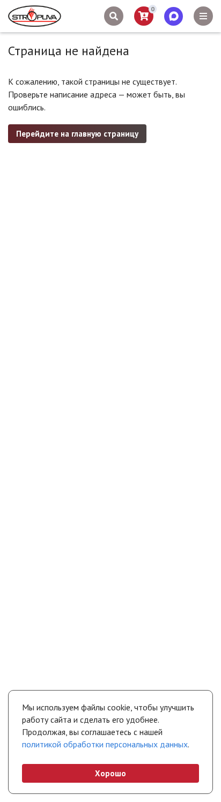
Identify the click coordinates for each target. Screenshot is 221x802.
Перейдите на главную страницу (77, 134)
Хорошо (110, 773)
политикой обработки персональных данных (105, 744)
